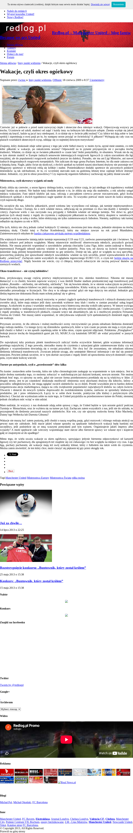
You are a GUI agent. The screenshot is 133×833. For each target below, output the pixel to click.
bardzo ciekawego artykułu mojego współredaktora (62, 233)
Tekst (3, 825)
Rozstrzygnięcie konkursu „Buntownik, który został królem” (43, 568)
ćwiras (22, 80)
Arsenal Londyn (60, 818)
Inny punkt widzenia (29, 63)
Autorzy (11, 47)
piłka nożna (78, 477)
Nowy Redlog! (15, 17)
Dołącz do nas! (15, 54)
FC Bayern (28, 818)
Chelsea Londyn (79, 818)
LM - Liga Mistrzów (76, 822)
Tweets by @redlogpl (12, 685)
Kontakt (11, 50)
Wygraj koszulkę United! (20, 14)
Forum (10, 57)
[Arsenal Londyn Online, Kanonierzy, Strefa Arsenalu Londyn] (50, 782)
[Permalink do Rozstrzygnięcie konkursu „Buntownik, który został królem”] (26, 560)
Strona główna (15, 44)
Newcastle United (122, 822)
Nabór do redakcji (17, 11)
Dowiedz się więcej (100, 4)
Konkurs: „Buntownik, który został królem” (31, 581)
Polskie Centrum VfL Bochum (22, 822)
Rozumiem (118, 4)
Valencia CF (97, 818)
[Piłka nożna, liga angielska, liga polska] (21, 782)
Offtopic (57, 80)
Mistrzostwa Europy (38, 477)
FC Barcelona (40, 802)
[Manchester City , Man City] (94, 774)
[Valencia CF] (109, 774)
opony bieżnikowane (52, 822)
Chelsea (110, 818)
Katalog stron (14, 825)
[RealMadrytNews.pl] (67, 782)
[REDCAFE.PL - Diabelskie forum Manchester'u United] (21, 774)
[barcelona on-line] (65, 774)
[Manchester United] (7, 774)
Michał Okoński (22, 802)
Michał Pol (6, 802)
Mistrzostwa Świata (60, 477)
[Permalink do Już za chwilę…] (26, 516)
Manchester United (16, 477)
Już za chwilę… (11, 523)
